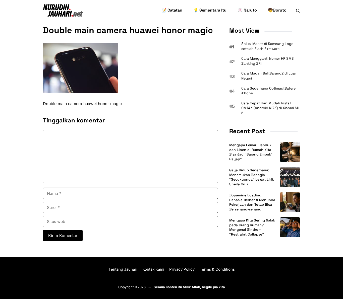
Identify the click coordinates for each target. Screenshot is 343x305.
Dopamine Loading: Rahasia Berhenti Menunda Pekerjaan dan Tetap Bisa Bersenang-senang (252, 202)
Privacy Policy (182, 269)
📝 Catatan (171, 10)
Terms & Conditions (217, 269)
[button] (298, 10)
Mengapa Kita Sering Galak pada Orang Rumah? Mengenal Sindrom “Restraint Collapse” (252, 227)
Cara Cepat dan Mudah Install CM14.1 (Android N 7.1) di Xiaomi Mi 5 (270, 108)
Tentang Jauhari (122, 269)
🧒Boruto (277, 10)
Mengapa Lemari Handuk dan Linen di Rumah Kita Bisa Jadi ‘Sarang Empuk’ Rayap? (250, 152)
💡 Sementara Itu (209, 10)
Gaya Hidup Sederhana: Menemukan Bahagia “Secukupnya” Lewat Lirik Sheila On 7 (251, 177)
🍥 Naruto (247, 10)
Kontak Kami (153, 269)
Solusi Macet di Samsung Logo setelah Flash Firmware (267, 46)
